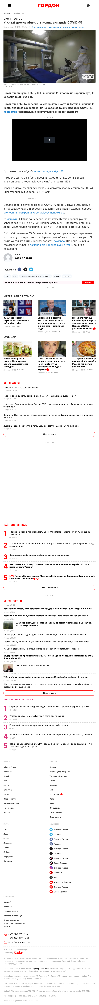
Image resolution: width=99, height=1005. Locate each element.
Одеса (6, 838)
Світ (18, 326)
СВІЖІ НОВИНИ (12, 600)
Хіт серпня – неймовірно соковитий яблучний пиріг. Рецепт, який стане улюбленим (52, 734)
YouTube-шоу (56, 812)
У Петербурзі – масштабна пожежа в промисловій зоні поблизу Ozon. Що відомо (46, 677)
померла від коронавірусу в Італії (51, 244)
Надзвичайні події (11, 803)
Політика (7, 772)
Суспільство (18, 13)
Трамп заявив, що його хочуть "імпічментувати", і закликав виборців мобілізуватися (46, 641)
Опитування (55, 808)
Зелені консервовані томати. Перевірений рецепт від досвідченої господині (15, 362)
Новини (6, 762)
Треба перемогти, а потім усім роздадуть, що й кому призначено (41, 426)
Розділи (53, 762)
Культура (7, 790)
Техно (6, 794)
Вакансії (7, 902)
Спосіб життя (9, 799)
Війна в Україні (10, 767)
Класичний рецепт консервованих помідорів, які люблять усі (40, 725)
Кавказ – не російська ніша (21, 387)
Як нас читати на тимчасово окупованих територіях (14, 923)
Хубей (56, 276)
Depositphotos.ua (39, 968)
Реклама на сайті (11, 911)
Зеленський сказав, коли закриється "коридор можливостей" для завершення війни (48, 608)
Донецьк (7, 843)
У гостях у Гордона (58, 776)
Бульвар (9, 337)
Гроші (6, 776)
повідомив (10, 111)
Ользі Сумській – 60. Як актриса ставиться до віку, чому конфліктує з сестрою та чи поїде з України (51, 364)
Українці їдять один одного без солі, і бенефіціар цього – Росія (40, 396)
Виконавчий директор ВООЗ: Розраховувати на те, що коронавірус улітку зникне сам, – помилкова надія (51, 323)
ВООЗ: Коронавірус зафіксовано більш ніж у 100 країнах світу (16, 320)
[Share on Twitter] (25, 270)
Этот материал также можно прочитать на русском (58, 27)
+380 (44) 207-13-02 (18, 938)
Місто (6, 824)
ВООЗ (7, 276)
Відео (52, 803)
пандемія (67, 276)
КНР (15, 276)
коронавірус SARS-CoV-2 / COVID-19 (35, 276)
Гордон (6, 13)
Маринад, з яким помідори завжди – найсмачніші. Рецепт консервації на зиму (49, 706)
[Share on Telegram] (31, 270)
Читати (88, 282)
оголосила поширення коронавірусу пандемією (33, 212)
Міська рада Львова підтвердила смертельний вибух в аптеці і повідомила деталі (45, 634)
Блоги (52, 781)
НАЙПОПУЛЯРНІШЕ (15, 524)
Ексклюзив (54, 794)
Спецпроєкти (55, 817)
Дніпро (6, 852)
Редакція (7, 906)
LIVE (51, 790)
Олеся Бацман (60, 863)
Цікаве (6, 812)
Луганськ (7, 861)
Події (88, 332)
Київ (5, 829)
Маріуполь (8, 856)
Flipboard (58, 873)
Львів (5, 834)
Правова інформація (12, 916)
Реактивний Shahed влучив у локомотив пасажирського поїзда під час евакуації (46, 615)
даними (12, 219)
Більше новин (49, 693)
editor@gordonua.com (19, 942)
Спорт (6, 785)
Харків (6, 847)
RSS (55, 877)
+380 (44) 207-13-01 (18, 934)
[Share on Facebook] (19, 270)
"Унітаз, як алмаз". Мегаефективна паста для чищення (37, 716)
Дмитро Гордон (61, 829)
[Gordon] (48, 5)
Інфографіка (8, 808)
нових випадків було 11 (48, 171)
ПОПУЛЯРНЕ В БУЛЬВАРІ (18, 699)
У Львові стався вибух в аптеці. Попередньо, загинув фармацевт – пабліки (41, 648)
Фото (52, 799)
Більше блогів (49, 434)
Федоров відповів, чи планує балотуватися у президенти (39, 555)
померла (59, 241)
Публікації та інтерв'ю (60, 772)
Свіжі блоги (11, 383)
